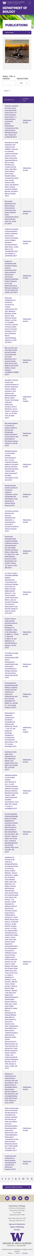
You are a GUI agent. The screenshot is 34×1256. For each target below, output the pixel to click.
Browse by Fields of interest (13, 1187)
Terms (17, 1253)
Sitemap (25, 1253)
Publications (27, 120)
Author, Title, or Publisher (9, 77)
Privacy (10, 1253)
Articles (25, 122)
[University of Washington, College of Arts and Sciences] (14, 3)
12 (32, 1179)
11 (28, 1179)
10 (23, 1179)
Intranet (17, 1230)
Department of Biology (15, 9)
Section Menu (9, 32)
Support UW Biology (17, 1227)
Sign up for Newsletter (17, 1224)
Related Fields (22, 78)
